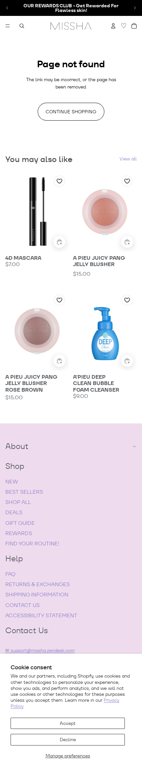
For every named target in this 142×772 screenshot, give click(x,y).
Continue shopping (71, 112)
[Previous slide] (7, 8)
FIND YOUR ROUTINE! (32, 543)
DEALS (13, 512)
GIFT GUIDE (20, 523)
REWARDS (18, 533)
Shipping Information (36, 594)
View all (128, 159)
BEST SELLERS (24, 491)
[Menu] (7, 25)
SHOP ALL (18, 502)
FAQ (10, 574)
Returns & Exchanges (37, 584)
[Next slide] (134, 8)
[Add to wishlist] (59, 181)
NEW (11, 481)
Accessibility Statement (41, 615)
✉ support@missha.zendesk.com (40, 650)
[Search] (22, 26)
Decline (68, 740)
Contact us (22, 605)
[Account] (113, 26)
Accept (68, 723)
